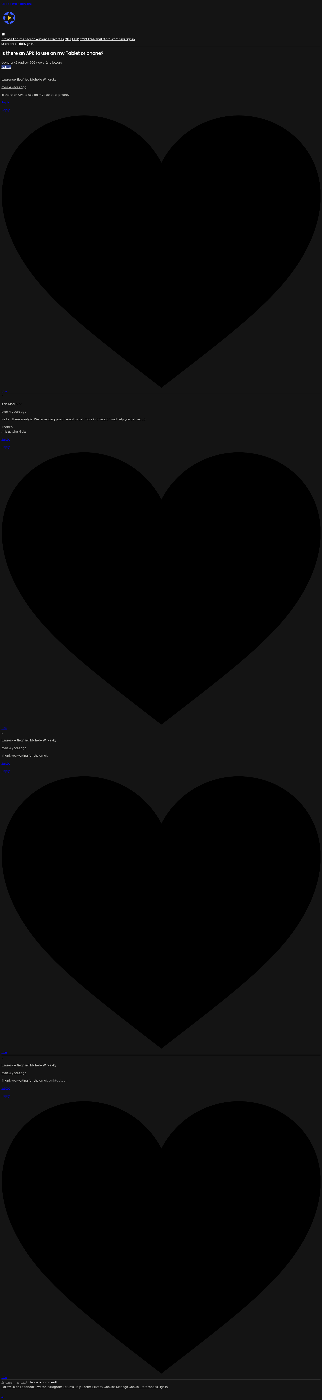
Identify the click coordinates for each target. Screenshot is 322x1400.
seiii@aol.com (58, 1080)
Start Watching (114, 39)
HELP (75, 39)
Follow (6, 67)
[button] (3, 34)
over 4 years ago (13, 87)
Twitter (40, 1387)
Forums (19, 39)
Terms (87, 1387)
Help (78, 1387)
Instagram (54, 1387)
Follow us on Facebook (18, 1387)
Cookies (110, 1387)
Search (30, 39)
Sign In (29, 44)
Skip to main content (16, 4)
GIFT (68, 39)
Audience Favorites (50, 39)
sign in (21, 1382)
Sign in (130, 39)
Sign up (6, 1382)
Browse (7, 39)
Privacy (98, 1387)
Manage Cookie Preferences (137, 1387)
